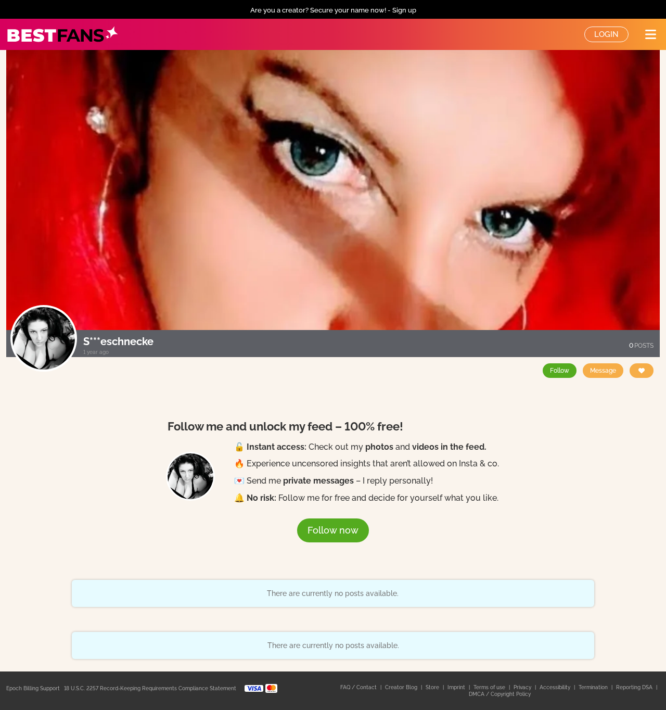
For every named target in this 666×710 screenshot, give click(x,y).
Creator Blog (402, 687)
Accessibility (556, 687)
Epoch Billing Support (33, 688)
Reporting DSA (635, 687)
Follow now (333, 530)
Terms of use (490, 687)
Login (606, 34)
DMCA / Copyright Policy (500, 694)
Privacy (523, 687)
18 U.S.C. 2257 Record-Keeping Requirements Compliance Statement (150, 688)
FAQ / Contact (359, 687)
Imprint (457, 687)
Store (433, 687)
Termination (594, 687)
